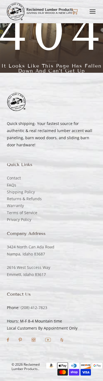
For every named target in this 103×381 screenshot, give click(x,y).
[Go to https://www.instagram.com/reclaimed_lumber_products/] (34, 340)
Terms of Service (22, 212)
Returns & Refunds (24, 198)
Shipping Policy (21, 191)
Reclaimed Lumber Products (26, 366)
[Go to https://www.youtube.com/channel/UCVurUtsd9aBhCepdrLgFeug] (48, 340)
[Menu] (92, 11)
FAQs (11, 185)
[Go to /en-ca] (41, 11)
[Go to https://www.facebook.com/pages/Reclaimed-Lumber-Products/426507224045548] (8, 340)
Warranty (15, 205)
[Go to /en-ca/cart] (74, 11)
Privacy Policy (19, 219)
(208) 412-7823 (34, 307)
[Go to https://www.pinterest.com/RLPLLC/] (20, 340)
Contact (14, 178)
